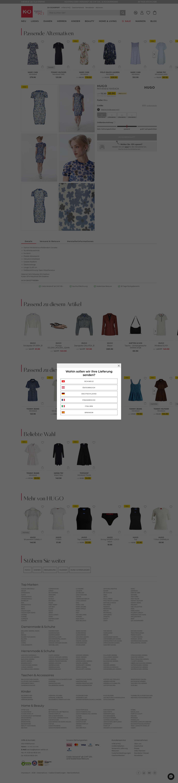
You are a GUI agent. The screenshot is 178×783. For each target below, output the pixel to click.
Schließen (118, 365)
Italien (89, 406)
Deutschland (89, 394)
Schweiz (89, 381)
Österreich (89, 388)
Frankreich (89, 400)
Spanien (89, 412)
